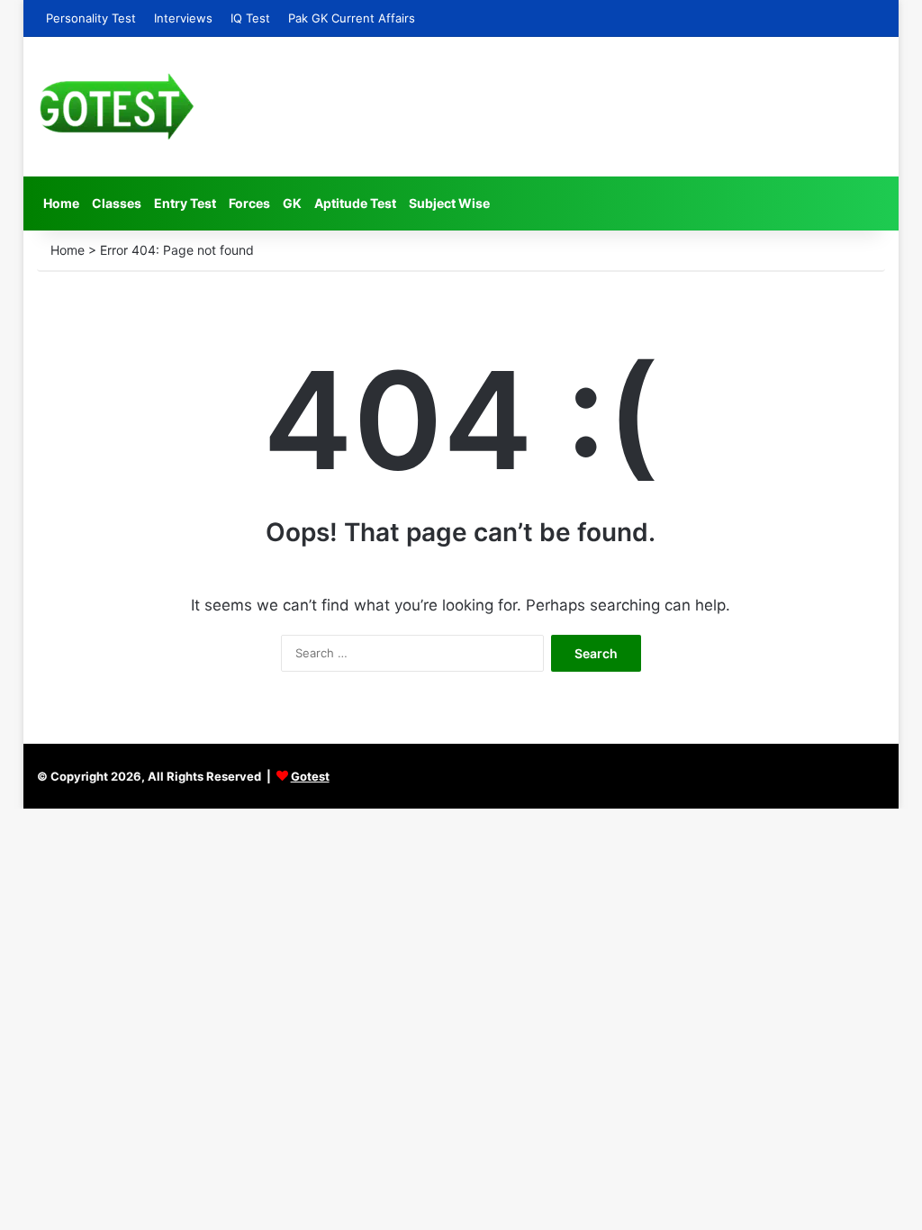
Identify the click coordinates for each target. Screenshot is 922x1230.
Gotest (310, 776)
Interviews (183, 18)
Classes (116, 203)
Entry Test (185, 203)
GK (292, 203)
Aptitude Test (355, 203)
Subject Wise (449, 203)
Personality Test (91, 18)
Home (61, 203)
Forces (249, 203)
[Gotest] (115, 106)
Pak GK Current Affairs (351, 18)
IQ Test (250, 18)
